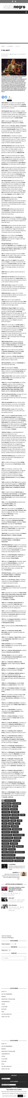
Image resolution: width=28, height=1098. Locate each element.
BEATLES (15, 806)
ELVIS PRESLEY (14, 817)
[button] (26, 12)
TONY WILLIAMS (19, 860)
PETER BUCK (5, 843)
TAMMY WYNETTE (20, 852)
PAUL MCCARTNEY (7, 840)
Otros (2, 1011)
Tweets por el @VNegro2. (7, 937)
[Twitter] (15, 1)
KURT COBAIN (6, 826)
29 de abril (11, 898)
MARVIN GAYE (6, 832)
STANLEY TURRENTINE (8, 852)
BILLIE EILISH (5, 809)
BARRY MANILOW (6, 806)
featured (3, 996)
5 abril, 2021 (6, 54)
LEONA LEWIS (15, 826)
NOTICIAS (3, 1009)
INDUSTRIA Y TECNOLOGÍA (8, 999)
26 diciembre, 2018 (14, 907)
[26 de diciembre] (4, 907)
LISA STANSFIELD (6, 829)
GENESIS (13, 820)
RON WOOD (20, 846)
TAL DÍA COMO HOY (6, 1014)
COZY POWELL (6, 812)
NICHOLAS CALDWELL (18, 835)
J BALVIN (4, 823)
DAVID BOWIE (15, 815)
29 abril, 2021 (13, 900)
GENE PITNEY (6, 820)
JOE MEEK (11, 823)
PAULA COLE (16, 840)
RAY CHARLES (14, 843)
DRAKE (22, 815)
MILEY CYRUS (15, 832)
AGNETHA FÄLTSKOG (10, 800)
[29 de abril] (4, 899)
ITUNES (19, 820)
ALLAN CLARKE (16, 803)
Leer (24, 1096)
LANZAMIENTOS (5, 1001)
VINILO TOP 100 (5, 1016)
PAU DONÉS (17, 837)
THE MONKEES (20, 858)
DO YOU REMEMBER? (6, 994)
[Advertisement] (14, 29)
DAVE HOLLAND (6, 815)
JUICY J (17, 823)
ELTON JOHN (5, 817)
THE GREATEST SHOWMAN (8, 858)
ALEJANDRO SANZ (7, 803)
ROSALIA (4, 849)
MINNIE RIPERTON (7, 835)
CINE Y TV (3, 991)
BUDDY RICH (14, 809)
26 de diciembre (13, 905)
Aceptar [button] (20, 1096)
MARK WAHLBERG (17, 829)
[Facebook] (12, 1)
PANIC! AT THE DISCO (7, 837)
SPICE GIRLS (12, 849)
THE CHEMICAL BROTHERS (8, 855)
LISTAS (3, 1004)
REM (13, 846)
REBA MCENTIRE (6, 846)
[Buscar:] (14, 958)
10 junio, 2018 (6, 893)
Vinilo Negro (14, 54)
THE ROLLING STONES (8, 860)
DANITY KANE (15, 812)
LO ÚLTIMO (4, 1006)
